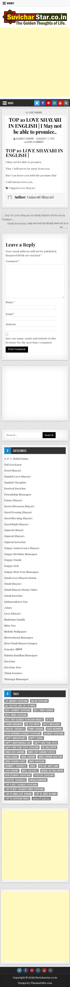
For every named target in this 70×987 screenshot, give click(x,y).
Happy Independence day (18, 743)
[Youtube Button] (44, 970)
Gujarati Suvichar (15, 542)
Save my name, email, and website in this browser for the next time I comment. (31, 340)
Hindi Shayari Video (15, 761)
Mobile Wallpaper (15, 631)
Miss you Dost (30, 770)
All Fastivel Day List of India (20, 705)
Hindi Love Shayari (14, 752)
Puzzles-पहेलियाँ (13, 649)
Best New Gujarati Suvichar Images (24, 719)
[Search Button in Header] (66, 103)
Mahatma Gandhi (14, 619)
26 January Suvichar (16, 701)
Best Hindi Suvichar (16, 715)
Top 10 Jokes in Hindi (46, 794)
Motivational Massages (18, 637)
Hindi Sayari (11, 757)
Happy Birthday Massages (20, 554)
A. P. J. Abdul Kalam (16, 458)
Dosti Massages (51, 724)
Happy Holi (11, 566)
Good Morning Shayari (18, 518)
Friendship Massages (17, 494)
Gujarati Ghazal (13, 530)
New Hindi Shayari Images (20, 643)
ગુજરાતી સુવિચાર (41, 798)
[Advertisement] (35, 62)
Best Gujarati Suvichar (17, 710)
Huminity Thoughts (15, 766)
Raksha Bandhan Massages (21, 655)
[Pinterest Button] (31, 970)
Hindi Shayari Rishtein (50, 757)
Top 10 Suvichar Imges (17, 798)
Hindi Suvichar (13, 595)
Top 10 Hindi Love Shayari (18, 794)
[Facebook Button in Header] (43, 103)
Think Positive (13, 673)
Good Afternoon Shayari (19, 506)
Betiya (49, 719)
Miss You (10, 625)
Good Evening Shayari (18, 512)
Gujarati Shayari (25, 138)
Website (11, 324)
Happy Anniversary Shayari (21, 548)
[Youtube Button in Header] (60, 103)
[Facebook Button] (25, 970)
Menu (10, 3)
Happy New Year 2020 (45, 743)
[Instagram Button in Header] (54, 103)
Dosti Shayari (12, 470)
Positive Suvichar (44, 775)
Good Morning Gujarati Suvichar (22, 733)
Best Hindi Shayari (43, 710)
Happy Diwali (12, 560)
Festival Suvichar (15, 488)
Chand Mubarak (13, 724)
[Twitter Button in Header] (37, 103)
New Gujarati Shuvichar (18, 775)
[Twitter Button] (19, 970)
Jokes (8, 607)
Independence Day (16, 601)
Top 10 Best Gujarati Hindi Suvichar (24, 789)
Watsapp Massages (16, 679)
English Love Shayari (17, 476)
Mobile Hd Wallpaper (52, 770)
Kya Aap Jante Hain (48, 766)
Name (10, 302)
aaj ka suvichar (39, 701)
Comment (13, 261)
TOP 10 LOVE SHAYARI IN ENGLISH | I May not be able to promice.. (34, 125)
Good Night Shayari (16, 524)
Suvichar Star (12, 667)
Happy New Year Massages (21, 572)
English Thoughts (15, 482)
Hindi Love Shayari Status (20, 578)
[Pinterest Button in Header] (48, 103)
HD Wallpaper (49, 747)
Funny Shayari (13, 500)
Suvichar (9, 661)
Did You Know (13, 464)
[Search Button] (50, 970)
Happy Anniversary (15, 738)
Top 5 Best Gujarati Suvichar (21, 784)
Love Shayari (35, 112)
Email (10, 314)
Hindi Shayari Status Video (20, 589)
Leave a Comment (35, 141)
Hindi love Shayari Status (41, 752)
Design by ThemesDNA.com (35, 983)
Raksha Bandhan (37, 780)
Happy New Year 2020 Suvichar (21, 747)
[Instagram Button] (38, 970)
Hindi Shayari (12, 583)
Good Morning (54, 729)
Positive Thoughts (15, 780)
